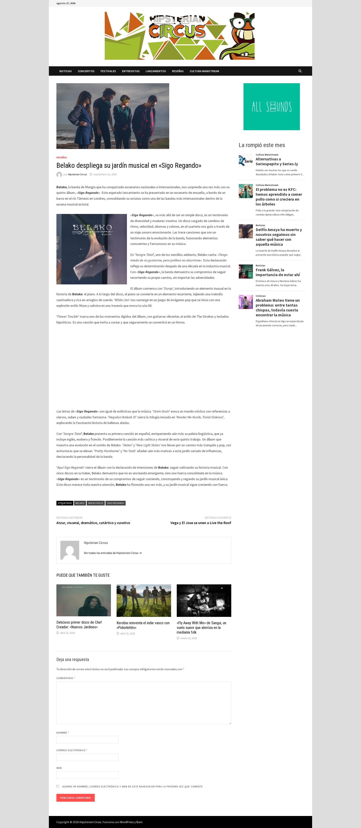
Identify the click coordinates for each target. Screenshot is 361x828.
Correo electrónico (72, 750)
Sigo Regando (115, 503)
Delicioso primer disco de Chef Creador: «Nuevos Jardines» (79, 624)
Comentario (65, 678)
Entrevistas (131, 71)
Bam (139, 822)
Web (59, 768)
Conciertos (86, 71)
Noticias (65, 71)
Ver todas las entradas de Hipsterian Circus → (113, 553)
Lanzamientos (156, 71)
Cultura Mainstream (204, 71)
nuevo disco (95, 503)
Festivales (108, 71)
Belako (80, 503)
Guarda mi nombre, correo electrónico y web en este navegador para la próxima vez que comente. (132, 786)
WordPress (127, 822)
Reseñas (178, 71)
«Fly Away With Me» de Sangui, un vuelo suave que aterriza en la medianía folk (201, 628)
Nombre (62, 732)
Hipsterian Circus (77, 174)
